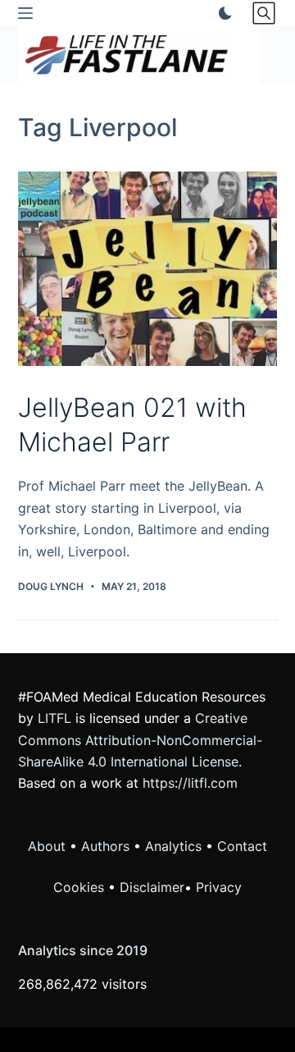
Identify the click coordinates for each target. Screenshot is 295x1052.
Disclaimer (152, 887)
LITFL (54, 718)
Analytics (173, 846)
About (47, 846)
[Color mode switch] (222, 13)
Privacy (219, 887)
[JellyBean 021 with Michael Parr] (148, 269)
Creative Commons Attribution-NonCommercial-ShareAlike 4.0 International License (140, 740)
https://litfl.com (190, 783)
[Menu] (25, 13)
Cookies (80, 887)
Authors (105, 846)
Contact (242, 846)
